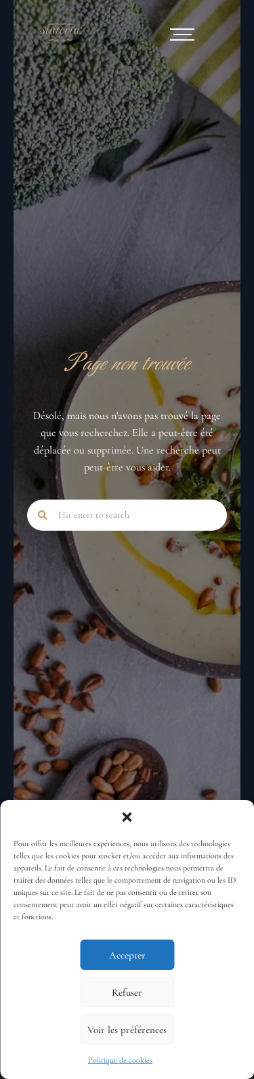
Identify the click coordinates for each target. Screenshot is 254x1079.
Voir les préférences (127, 1029)
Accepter (127, 955)
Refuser (127, 992)
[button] (127, 817)
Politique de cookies (120, 1060)
